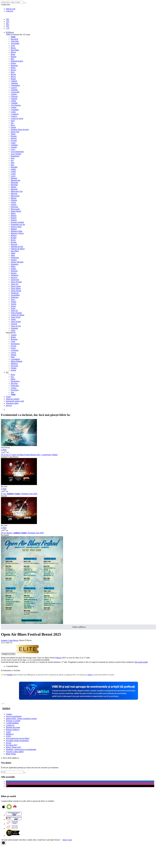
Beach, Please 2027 (13, 747)
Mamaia (14, 178)
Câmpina (14, 83)
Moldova (14, 363)
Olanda (13, 368)
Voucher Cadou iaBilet (15, 752)
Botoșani (14, 65)
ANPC (8, 736)
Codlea (13, 107)
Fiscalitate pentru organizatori (17, 741)
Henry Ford (67, 840)
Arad (13, 46)
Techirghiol (15, 295)
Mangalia (14, 182)
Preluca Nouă (16, 227)
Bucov (13, 76)
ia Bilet (4, 450)
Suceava (14, 277)
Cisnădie (14, 103)
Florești (14, 136)
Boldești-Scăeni (17, 61)
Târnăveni (15, 293)
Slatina (13, 269)
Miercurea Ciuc (17, 191)
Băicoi (13, 52)
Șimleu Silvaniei (17, 262)
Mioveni (14, 193)
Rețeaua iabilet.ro (12, 729)
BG (7, 24)
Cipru (13, 341)
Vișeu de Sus (16, 326)
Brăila (13, 68)
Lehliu (13, 171)
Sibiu (13, 255)
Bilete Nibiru (11, 754)
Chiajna (14, 94)
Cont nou (9, 11)
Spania (13, 370)
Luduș (13, 174)
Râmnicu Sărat (16, 231)
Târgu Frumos (16, 282)
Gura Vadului (16, 154)
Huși (12, 158)
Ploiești (13, 218)
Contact (9, 714)
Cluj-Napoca (16, 105)
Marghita (14, 185)
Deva (13, 125)
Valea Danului (16, 313)
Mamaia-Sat (15, 180)
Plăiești (13, 216)
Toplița (13, 304)
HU (7, 26)
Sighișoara (15, 257)
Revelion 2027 (11, 745)
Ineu (12, 165)
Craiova (14, 116)
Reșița (13, 240)
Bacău (13, 48)
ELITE (9, 675)
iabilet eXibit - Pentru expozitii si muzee (21, 718)
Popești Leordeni (17, 222)
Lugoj (13, 176)
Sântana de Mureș (18, 249)
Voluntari (14, 328)
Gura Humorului (17, 152)
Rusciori (14, 244)
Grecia (13, 352)
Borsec (13, 63)
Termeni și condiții (13, 721)
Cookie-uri (10, 725)
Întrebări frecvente (13, 727)
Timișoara (14, 297)
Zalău (13, 330)
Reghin (13, 238)
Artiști (8, 732)
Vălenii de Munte (17, 315)
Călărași (14, 81)
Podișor (14, 220)
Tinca (13, 299)
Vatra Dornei (16, 322)
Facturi (8, 743)
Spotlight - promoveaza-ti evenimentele (21, 749)
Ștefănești (14, 275)
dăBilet (90, 675)
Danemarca (15, 344)
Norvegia (14, 366)
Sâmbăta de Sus (17, 246)
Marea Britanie (16, 361)
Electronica (15, 381)
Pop (12, 377)
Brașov (13, 70)
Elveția (13, 346)
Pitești (13, 213)
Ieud (12, 163)
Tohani (13, 302)
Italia (13, 357)
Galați (13, 143)
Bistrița (13, 57)
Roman (13, 242)
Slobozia (14, 271)
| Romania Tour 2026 (19, 494)
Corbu (13, 112)
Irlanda (13, 355)
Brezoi (13, 74)
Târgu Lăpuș (16, 286)
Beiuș (13, 54)
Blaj (12, 59)
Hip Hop (14, 383)
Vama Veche (15, 317)
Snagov (14, 273)
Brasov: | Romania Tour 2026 (22, 533)
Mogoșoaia (15, 196)
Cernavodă (15, 92)
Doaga (13, 127)
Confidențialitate (12, 723)
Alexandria (15, 43)
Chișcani (14, 96)
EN (7, 21)
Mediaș (13, 187)
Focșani (14, 140)
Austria (13, 335)
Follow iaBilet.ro (79, 627)
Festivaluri (15, 386)
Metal (13, 379)
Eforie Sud (15, 132)
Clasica (13, 388)
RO (7, 19)
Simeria (14, 260)
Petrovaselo (15, 209)
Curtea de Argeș (17, 118)
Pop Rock (15, 390)
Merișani (14, 189)
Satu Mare (15, 251)
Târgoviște (15, 280)
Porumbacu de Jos (18, 224)
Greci (13, 149)
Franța (13, 348)
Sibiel (13, 253)
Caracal (14, 87)
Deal (12, 121)
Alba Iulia (15, 41)
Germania (14, 350)
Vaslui (13, 319)
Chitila (13, 101)
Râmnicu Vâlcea (17, 233)
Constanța (15, 110)
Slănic (13, 266)
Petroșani (14, 207)
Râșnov (14, 235)
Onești (13, 202)
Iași (12, 160)
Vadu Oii (14, 310)
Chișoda (14, 99)
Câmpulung (15, 85)
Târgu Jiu (14, 284)
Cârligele (14, 90)
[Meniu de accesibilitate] (3, 843)
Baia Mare (15, 50)
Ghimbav (14, 145)
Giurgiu (14, 147)
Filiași (13, 134)
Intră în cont (10, 9)
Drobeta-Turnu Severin (20, 129)
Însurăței (14, 167)
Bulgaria (14, 339)
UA (7, 28)
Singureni (14, 264)
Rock (13, 375)
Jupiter (13, 169)
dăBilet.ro (9, 734)
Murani (13, 198)
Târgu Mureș (16, 288)
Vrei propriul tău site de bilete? (18, 738)
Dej (12, 123)
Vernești (14, 324)
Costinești (14, 114)
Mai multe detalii (141, 662)
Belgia (13, 337)
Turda (13, 308)
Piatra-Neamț (16, 211)
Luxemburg (15, 359)
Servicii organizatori (13, 716)
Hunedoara (15, 156)
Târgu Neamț (16, 291)
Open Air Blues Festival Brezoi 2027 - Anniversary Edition (29, 455)
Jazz (12, 392)
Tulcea (13, 306)
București (14, 39)
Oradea (13, 204)
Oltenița (14, 200)
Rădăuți (14, 229)
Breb (13, 72)
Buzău (13, 79)
